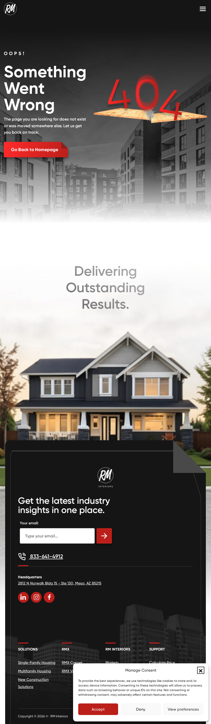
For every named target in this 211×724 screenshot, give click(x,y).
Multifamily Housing (34, 671)
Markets (112, 662)
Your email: (29, 523)
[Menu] (202, 8)
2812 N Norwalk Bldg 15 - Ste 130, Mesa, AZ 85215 (59, 583)
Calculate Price (162, 662)
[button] (200, 670)
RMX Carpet (72, 662)
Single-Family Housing (36, 662)
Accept (98, 709)
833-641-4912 (46, 556)
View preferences (183, 709)
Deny (140, 709)
